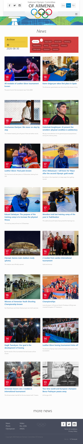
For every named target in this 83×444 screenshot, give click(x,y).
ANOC (22, 428)
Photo (8, 426)
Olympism (46, 49)
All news (35, 41)
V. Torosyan (73, 439)
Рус (73, 5)
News (8, 423)
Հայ (63, 5)
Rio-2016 (23, 426)
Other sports (36, 49)
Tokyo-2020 (48, 41)
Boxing (46, 45)
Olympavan (10, 428)
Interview (55, 49)
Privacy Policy (73, 431)
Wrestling (67, 41)
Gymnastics (55, 45)
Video (22, 423)
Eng (68, 5)
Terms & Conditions (70, 429)
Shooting (64, 45)
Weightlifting (37, 45)
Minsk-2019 (58, 41)
